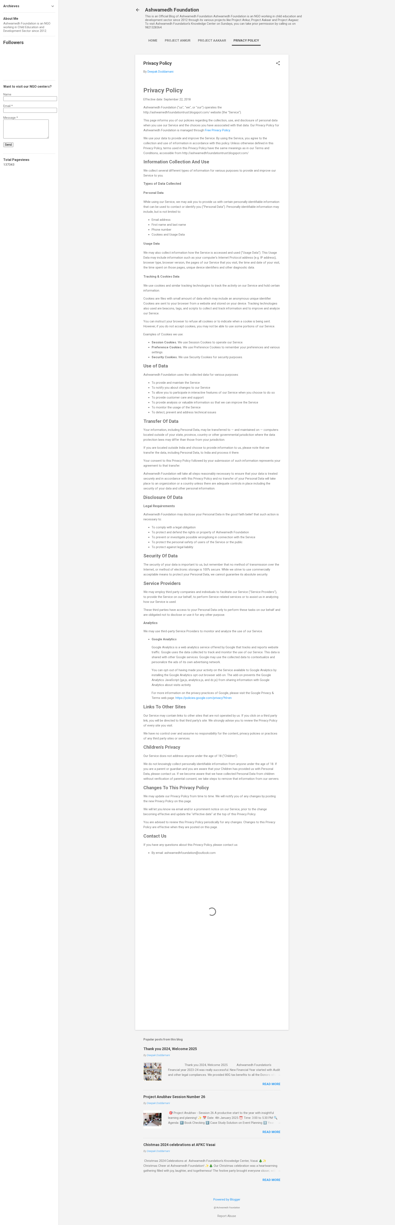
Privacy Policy (246, 40)
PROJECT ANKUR (178, 40)
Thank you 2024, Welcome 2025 (170, 1049)
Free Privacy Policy (217, 130)
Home (152, 40)
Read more (271, 1084)
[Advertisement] (305, 116)
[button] (277, 63)
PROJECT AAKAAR (212, 40)
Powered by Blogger (226, 1199)
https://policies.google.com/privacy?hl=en (203, 698)
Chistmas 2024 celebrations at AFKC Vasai (179, 1144)
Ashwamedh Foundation (172, 10)
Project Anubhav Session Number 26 (174, 1097)
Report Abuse (226, 1216)
